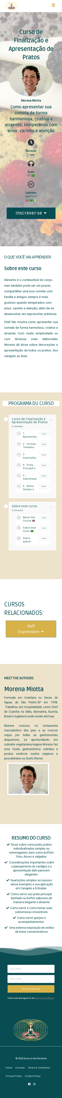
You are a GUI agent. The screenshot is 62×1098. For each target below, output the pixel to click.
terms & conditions (44, 998)
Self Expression (29, 629)
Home (9, 1067)
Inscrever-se (29, 213)
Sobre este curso (24, 506)
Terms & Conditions (39, 1067)
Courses (20, 1067)
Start (44, 434)
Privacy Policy (14, 1076)
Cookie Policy (33, 1076)
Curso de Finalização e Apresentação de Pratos (30, 421)
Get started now (31, 988)
